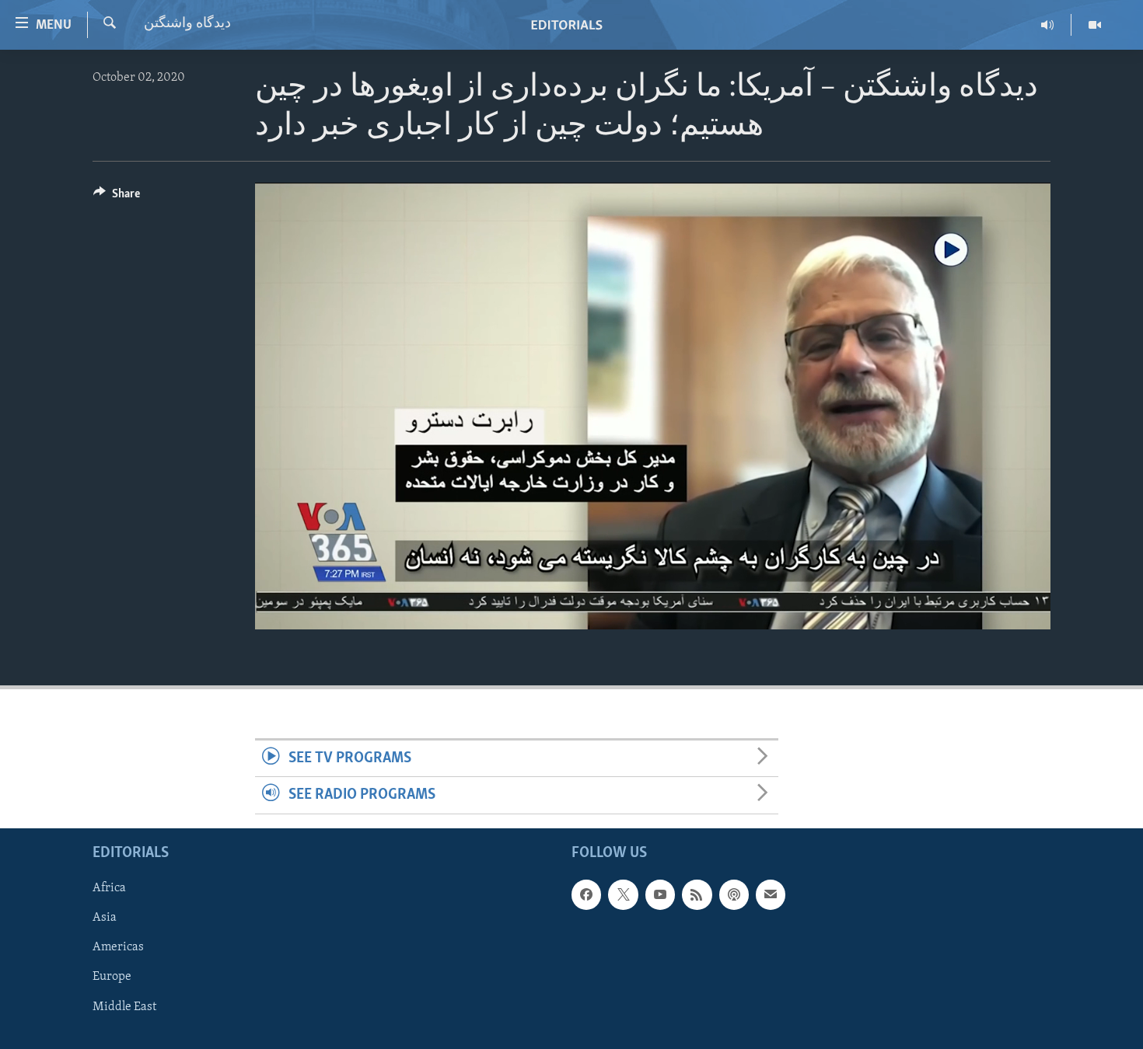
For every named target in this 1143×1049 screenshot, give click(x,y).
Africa (109, 888)
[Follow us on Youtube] (660, 894)
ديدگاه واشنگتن (187, 24)
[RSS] (696, 894)
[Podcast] (734, 894)
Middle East (124, 1006)
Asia (105, 917)
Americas (118, 947)
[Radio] (1047, 25)
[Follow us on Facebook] (586, 894)
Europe (112, 977)
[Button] (116, 197)
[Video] (1094, 25)
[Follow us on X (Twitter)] (623, 894)
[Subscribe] (770, 894)
